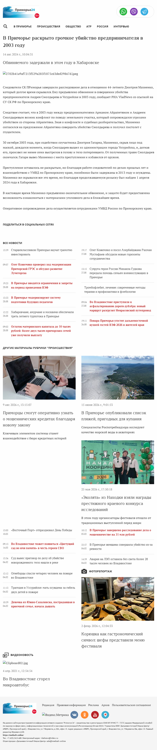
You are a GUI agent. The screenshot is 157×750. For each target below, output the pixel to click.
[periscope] (105, 715)
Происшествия (48, 26)
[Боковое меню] (5, 26)
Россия (102, 26)
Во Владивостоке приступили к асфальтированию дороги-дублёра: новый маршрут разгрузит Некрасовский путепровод (120, 306)
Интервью (121, 26)
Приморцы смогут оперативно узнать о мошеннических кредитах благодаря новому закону (39, 419)
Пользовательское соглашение (131, 705)
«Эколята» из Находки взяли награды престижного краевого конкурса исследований (116, 503)
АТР (89, 26)
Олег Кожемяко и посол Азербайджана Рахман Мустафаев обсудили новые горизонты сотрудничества (121, 254)
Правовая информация (71, 705)
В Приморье (23, 26)
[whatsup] (123, 11)
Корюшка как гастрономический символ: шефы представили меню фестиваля (113, 640)
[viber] (134, 11)
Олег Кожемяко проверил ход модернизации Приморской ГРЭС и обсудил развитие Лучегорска (41, 269)
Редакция (48, 705)
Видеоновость (22, 655)
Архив (105, 705)
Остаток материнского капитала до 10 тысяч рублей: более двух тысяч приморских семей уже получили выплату (41, 331)
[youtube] (95, 715)
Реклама (93, 705)
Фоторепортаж (100, 571)
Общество (73, 26)
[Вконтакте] (74, 715)
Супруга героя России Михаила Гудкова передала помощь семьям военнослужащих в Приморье (119, 273)
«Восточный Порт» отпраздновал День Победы (41, 530)
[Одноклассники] (84, 715)
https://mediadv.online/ (13, 735)
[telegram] (144, 11)
